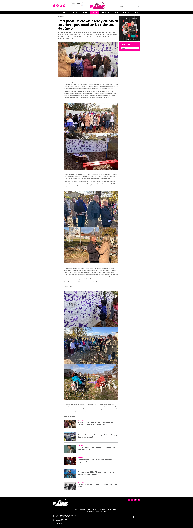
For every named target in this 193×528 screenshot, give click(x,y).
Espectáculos (105, 12)
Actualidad (75, 12)
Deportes (85, 12)
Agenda (136, 12)
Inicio (56, 12)
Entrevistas (126, 12)
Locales (95, 12)
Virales (116, 12)
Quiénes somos (90, 511)
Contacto (103, 511)
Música (65, 12)
